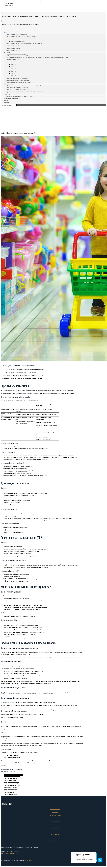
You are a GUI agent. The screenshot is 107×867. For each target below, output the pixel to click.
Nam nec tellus (55, 828)
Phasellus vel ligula (55, 840)
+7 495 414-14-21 (8, 3)
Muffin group (28, 860)
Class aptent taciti (55, 834)
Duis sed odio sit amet (55, 815)
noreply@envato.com (11, 853)
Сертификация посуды (10, 792)
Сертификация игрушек (10, 778)
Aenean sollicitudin (55, 809)
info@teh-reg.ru (8, 5)
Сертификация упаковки (10, 794)
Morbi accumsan (55, 821)
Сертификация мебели (10, 780)
